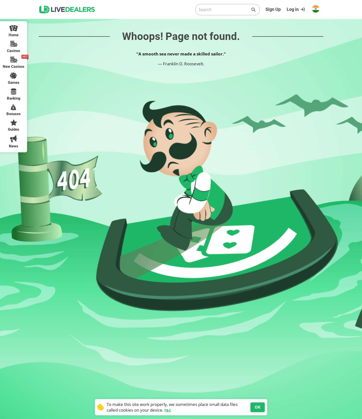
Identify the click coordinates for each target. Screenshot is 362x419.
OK (258, 407)
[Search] (253, 10)
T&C (167, 410)
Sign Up (273, 9)
